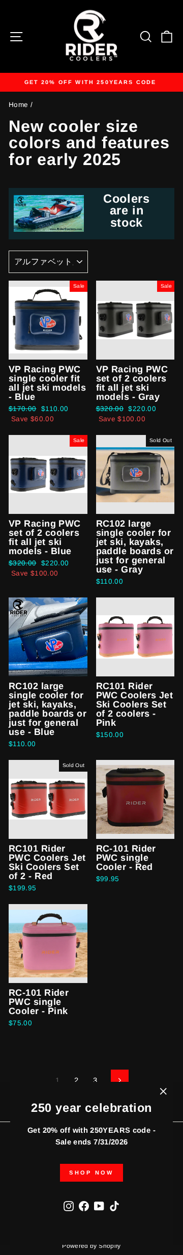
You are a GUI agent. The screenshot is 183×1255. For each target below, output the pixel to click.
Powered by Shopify (91, 1245)
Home (18, 104)
